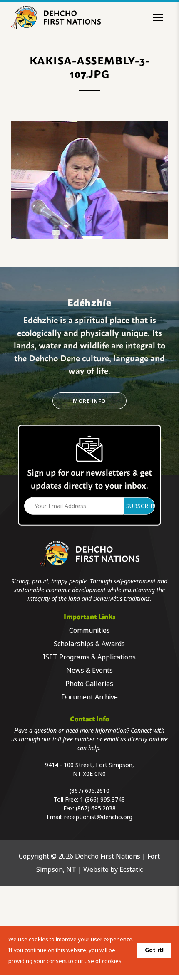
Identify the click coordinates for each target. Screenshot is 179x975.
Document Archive (89, 697)
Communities (89, 630)
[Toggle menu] (158, 17)
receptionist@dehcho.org (98, 817)
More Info (89, 401)
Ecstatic (131, 869)
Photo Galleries (89, 684)
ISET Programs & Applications (89, 657)
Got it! (154, 950)
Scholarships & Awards (89, 644)
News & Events (89, 670)
